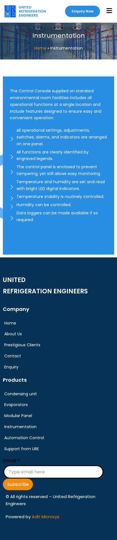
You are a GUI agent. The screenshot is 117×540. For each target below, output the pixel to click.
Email (11, 460)
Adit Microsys (45, 517)
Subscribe (18, 484)
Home (40, 48)
